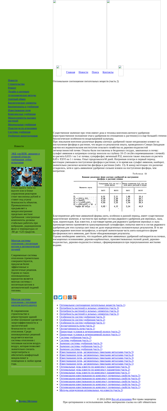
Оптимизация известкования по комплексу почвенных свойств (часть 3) (100, 381)
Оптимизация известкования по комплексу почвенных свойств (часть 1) (100, 387)
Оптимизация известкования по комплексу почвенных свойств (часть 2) (100, 384)
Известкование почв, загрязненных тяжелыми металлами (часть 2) (97, 360)
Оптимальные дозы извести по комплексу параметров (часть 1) (95, 372)
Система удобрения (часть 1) (75, 340)
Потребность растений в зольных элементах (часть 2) (89, 311)
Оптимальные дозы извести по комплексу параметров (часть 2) (95, 369)
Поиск (95, 72)
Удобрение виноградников (23, 135)
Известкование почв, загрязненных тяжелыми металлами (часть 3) (97, 358)
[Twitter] (60, 297)
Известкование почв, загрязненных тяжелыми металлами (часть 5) (97, 352)
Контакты (108, 72)
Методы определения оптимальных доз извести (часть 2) (91, 390)
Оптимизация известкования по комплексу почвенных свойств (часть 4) (100, 378)
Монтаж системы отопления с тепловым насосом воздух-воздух (24, 302)
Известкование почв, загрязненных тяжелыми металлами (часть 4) (97, 355)
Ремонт (12, 87)
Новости (13, 80)
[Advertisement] (110, 108)
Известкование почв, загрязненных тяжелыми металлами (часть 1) (97, 363)
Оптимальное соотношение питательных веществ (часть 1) (92, 305)
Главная (70, 72)
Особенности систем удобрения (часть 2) (82, 319)
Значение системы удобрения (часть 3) (81, 343)
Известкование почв (19, 110)
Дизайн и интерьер (18, 91)
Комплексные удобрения (22, 114)
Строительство (16, 84)
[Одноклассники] (65, 297)
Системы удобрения (19, 132)
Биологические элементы (22, 102)
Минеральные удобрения (22, 124)
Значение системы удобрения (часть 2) (81, 346)
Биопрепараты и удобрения (23, 106)
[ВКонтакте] (56, 297)
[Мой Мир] (70, 297)
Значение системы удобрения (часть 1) (81, 349)
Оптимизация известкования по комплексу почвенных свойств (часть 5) (100, 375)
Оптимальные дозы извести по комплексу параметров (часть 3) (95, 366)
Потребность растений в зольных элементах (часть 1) (89, 314)
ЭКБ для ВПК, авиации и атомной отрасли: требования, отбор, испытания (25, 158)
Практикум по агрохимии (22, 128)
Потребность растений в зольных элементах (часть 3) (89, 308)
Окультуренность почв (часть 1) (77, 328)
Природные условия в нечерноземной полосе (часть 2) (90, 331)
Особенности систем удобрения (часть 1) (82, 322)
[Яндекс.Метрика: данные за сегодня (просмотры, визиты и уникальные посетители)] (26, 401)
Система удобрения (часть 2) (75, 337)
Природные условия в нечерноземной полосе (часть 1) (90, 334)
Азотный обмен (17, 99)
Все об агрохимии (122, 399)
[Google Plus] (74, 297)
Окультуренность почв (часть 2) (77, 325)
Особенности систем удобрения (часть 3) (82, 316)
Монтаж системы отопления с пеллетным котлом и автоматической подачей (25, 245)
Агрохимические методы (22, 95)
